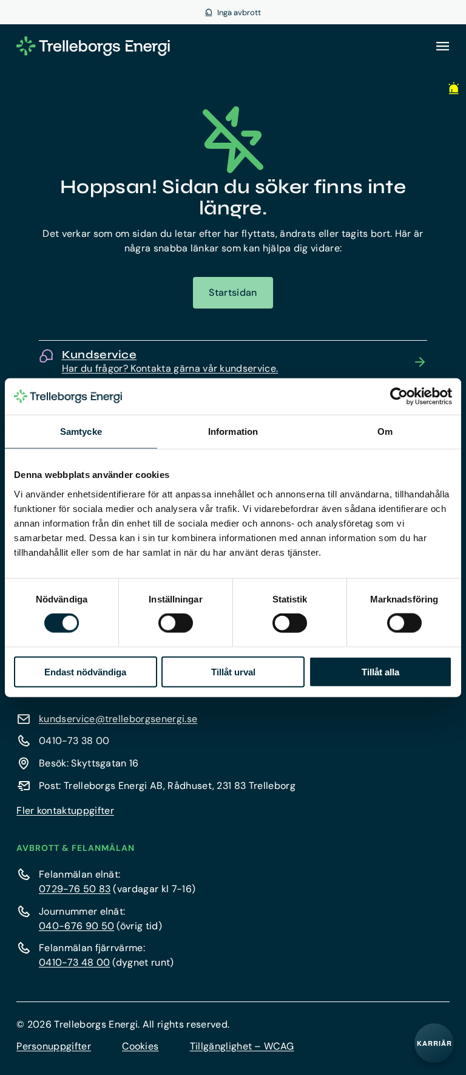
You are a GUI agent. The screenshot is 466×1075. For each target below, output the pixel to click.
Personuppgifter (53, 1046)
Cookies (140, 1046)
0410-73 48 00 (74, 962)
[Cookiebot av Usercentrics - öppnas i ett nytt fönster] (399, 396)
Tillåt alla (380, 671)
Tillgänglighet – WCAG (242, 1046)
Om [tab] (385, 431)
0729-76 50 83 (74, 888)
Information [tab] (233, 431)
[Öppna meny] (442, 46)
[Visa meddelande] (451, 88)
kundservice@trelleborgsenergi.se (118, 718)
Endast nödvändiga (85, 671)
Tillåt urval (233, 671)
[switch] (175, 623)
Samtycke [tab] (81, 431)
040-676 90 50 (76, 926)
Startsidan (233, 292)
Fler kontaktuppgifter (65, 810)
